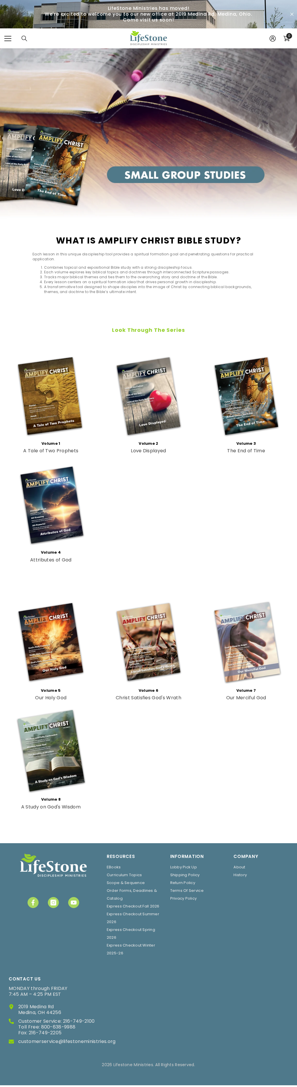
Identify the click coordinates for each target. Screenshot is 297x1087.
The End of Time (246, 451)
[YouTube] (73, 902)
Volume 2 (148, 443)
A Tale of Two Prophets (50, 451)
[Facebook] (33, 902)
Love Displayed (148, 451)
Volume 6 (149, 690)
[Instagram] (53, 902)
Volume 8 (51, 799)
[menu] (7, 38)
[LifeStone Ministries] (50, 395)
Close (292, 14)
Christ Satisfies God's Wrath (148, 698)
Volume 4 (51, 552)
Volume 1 (50, 443)
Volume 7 (246, 690)
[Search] (24, 38)
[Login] (272, 38)
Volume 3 (246, 443)
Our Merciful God (246, 698)
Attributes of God (50, 560)
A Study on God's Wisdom (51, 807)
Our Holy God (50, 698)
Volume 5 (51, 690)
